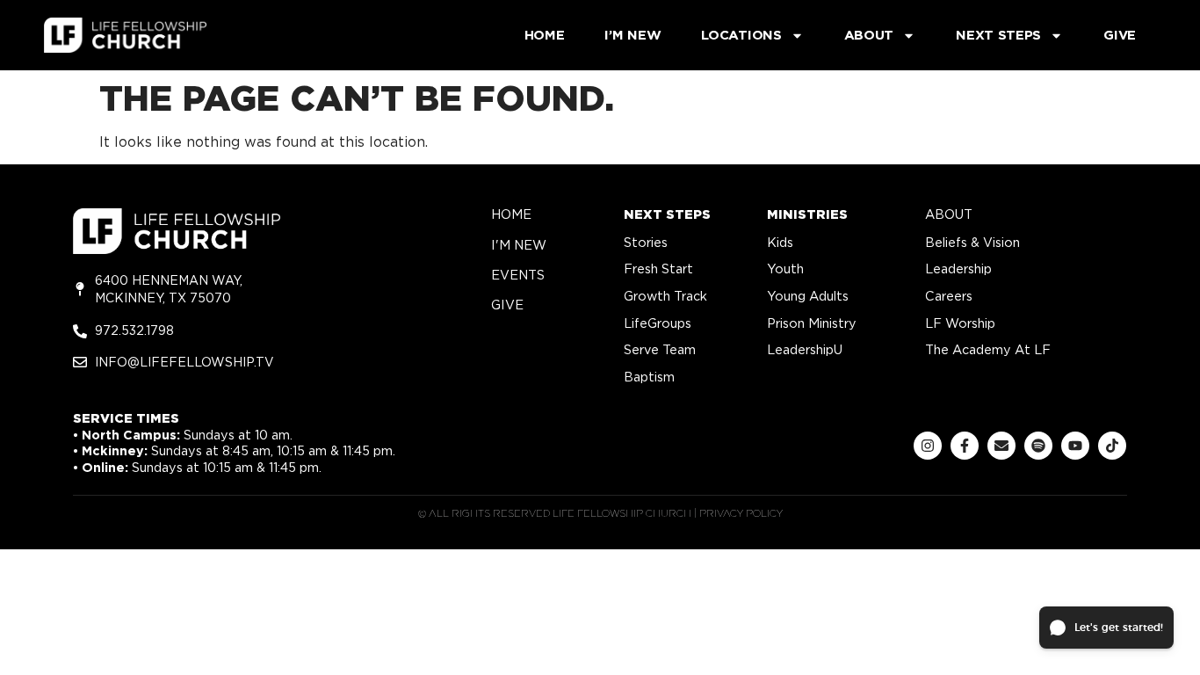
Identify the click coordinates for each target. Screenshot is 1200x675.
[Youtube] (1075, 446)
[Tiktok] (1112, 446)
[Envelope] (1001, 446)
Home (544, 35)
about (948, 214)
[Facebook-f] (965, 446)
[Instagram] (928, 446)
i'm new (518, 244)
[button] (1106, 627)
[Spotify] (1038, 446)
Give (1119, 35)
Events (518, 274)
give (507, 304)
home (511, 214)
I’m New (632, 35)
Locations (741, 35)
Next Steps (998, 35)
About (869, 35)
